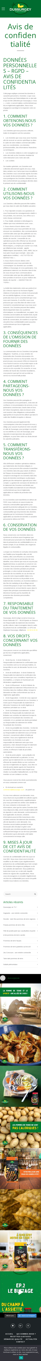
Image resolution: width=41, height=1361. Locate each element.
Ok (21, 1358)
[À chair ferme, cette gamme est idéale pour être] (20, 1168)
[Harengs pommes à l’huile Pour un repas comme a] (20, 1086)
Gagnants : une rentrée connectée (15, 913)
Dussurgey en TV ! (10, 907)
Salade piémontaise (10, 964)
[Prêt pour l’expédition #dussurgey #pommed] (20, 1209)
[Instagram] (28, 1326)
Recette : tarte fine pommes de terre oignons (19, 919)
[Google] (20, 1326)
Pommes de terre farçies (12, 941)
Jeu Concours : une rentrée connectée (17, 952)
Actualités (31, 1339)
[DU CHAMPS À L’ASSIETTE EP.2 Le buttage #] (20, 1292)
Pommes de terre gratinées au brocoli (17, 947)
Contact (20, 1342)
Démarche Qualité (13, 1339)
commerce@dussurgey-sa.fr (13, 790)
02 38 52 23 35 (32, 630)
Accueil (9, 1334)
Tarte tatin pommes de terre (13, 958)
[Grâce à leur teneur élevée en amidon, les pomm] (20, 1004)
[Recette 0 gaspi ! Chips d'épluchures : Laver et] (20, 1045)
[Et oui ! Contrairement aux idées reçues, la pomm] (20, 1127)
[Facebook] (13, 1326)
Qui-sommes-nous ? (26, 1334)
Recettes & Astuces (20, 1336)
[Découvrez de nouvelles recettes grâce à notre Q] (20, 1250)
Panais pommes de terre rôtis (14, 925)
